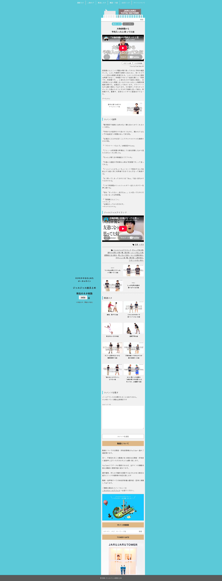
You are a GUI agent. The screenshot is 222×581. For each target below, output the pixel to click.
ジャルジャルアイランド (122, 250)
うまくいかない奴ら (136, 260)
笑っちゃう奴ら (124, 255)
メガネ (141, 244)
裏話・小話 (114, 3)
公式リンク (126, 3)
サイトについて (139, 3)
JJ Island (123, 510)
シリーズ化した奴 (136, 252)
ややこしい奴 (120, 258)
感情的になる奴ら (110, 255)
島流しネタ (102, 3)
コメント (106, 404)
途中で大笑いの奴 (114, 252)
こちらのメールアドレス (111, 490)
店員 (136, 244)
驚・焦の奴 (130, 258)
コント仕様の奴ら (136, 255)
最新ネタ (80, 3)
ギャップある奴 (137, 250)
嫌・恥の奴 (125, 252)
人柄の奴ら (139, 258)
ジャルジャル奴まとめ (84, 287)
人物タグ (91, 3)
